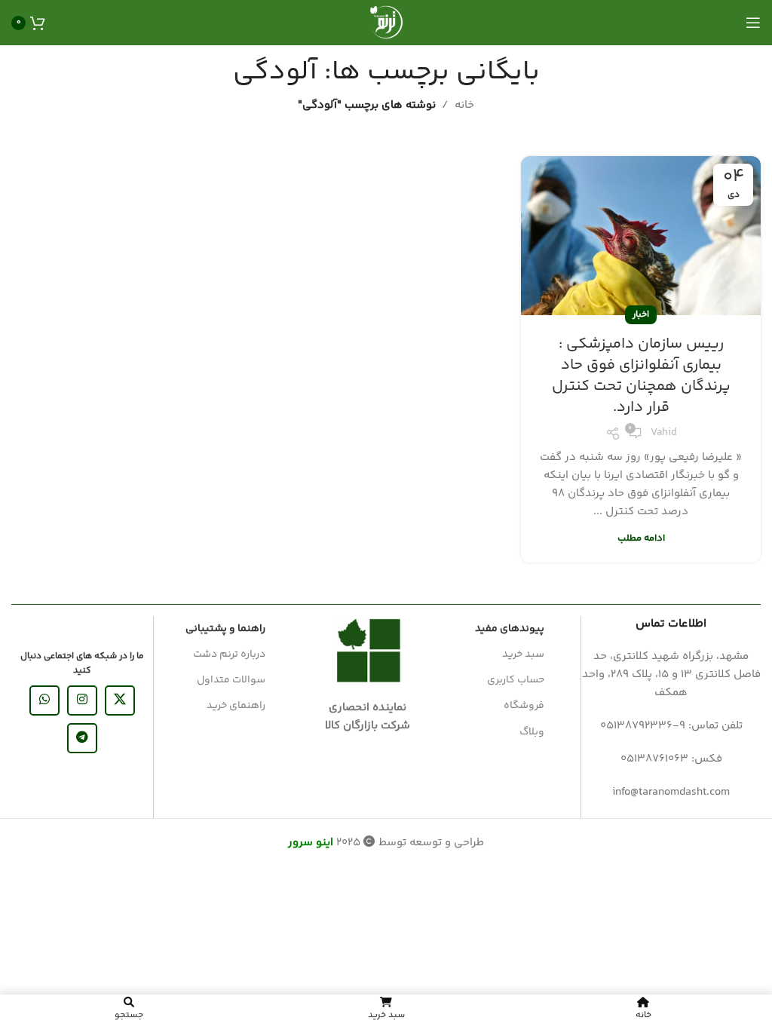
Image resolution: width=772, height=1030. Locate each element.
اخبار (641, 315)
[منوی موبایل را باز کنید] (753, 23)
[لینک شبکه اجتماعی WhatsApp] (44, 700)
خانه (464, 105)
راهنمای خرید (236, 705)
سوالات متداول (231, 680)
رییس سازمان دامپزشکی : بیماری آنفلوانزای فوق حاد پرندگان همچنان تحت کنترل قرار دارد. (641, 376)
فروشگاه (524, 705)
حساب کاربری (515, 680)
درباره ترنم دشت (229, 654)
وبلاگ (531, 732)
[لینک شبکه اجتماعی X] (120, 700)
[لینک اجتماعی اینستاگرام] (82, 700)
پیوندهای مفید (509, 629)
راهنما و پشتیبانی (225, 629)
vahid (664, 433)
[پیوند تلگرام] (82, 738)
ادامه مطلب (641, 538)
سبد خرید (523, 654)
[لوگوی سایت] (386, 22)
